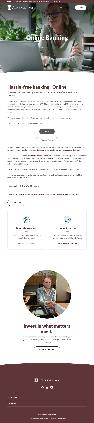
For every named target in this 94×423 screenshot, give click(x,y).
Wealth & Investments (47, 349)
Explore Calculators (26, 243)
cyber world (47, 158)
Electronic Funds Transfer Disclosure (23, 186)
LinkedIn (51, 387)
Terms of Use (52, 414)
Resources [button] (11, 403)
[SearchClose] (68, 8)
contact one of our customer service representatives (56, 150)
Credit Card (19, 203)
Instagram (47, 387)
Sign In (47, 131)
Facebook (42, 387)
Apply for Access (47, 140)
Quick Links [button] (12, 397)
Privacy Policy (42, 414)
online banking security (41, 155)
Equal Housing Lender (59, 418)
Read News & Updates (67, 243)
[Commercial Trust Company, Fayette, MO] (20, 7)
